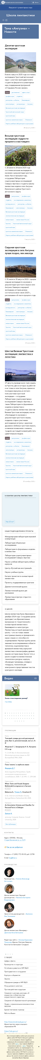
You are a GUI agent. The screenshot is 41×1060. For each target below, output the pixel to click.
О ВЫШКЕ (8, 957)
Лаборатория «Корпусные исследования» (15, 544)
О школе (8, 609)
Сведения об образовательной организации (20, 1000)
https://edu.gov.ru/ (11, 1031)
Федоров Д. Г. (10, 768)
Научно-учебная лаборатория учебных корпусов (20, 563)
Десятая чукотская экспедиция (15, 47)
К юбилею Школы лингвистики (18, 496)
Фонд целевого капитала (13, 986)
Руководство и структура (13, 964)
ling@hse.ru (13, 858)
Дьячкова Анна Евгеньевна (13, 933)
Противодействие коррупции (15, 989)
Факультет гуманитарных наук (20, 7)
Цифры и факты (9, 961)
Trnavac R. (18, 792)
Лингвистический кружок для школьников (16, 591)
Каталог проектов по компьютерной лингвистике (19, 577)
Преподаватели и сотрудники (15, 972)
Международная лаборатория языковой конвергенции (20, 537)
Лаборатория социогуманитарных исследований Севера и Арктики (18, 556)
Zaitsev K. (8, 813)
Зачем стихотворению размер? (16, 698)
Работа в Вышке (9, 1013)
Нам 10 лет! (10, 522)
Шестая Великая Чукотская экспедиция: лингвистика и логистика (19, 353)
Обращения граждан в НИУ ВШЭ (15, 982)
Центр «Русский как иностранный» (18, 568)
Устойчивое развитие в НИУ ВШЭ (16, 968)
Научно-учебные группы (14, 572)
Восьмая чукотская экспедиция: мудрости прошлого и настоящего (17, 138)
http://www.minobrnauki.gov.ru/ (15, 1022)
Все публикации (11, 824)
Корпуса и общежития (12, 975)
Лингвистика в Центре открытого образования (18, 598)
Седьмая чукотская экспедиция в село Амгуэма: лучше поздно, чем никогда (19, 250)
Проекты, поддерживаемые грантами (19, 582)
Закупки (7, 979)
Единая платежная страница (14, 1010)
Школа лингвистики (20, 15)
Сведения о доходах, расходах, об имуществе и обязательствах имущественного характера (16, 995)
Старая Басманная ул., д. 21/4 (14, 840)
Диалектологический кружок (16, 586)
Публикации (10, 730)
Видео (8, 678)
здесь (17, 1044)
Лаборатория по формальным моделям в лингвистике (20, 550)
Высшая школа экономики (14, 2)
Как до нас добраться (15, 847)
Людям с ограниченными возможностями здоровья (19, 1005)
